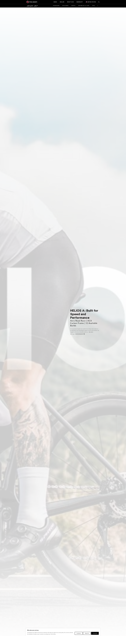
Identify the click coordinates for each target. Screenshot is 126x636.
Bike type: (72, 334)
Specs (73, 5)
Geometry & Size (83, 5)
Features (65, 5)
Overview (56, 5)
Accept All (95, 633)
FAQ (93, 5)
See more (91, 332)
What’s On (70, 1)
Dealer (62, 1)
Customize (79, 633)
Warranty (80, 1)
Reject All (87, 633)
